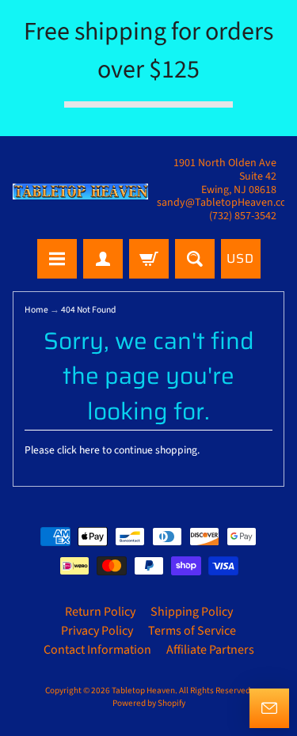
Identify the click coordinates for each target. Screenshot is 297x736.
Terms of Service (192, 630)
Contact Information (97, 649)
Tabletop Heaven (143, 690)
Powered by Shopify (148, 703)
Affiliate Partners (210, 649)
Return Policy (100, 611)
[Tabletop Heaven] (81, 191)
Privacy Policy (97, 630)
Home (36, 310)
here (89, 449)
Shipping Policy (191, 611)
